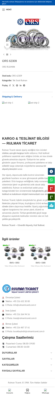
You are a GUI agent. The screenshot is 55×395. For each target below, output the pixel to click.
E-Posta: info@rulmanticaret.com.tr (21, 305)
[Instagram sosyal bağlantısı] (48, 10)
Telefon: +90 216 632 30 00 (18, 301)
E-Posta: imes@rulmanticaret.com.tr (21, 318)
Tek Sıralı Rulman (20, 81)
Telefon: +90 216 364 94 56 (18, 315)
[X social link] (13, 86)
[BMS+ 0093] (14, 252)
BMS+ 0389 (40, 263)
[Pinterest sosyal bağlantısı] (17, 86)
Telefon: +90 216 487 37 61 (18, 328)
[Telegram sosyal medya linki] (24, 86)
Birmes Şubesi (12, 324)
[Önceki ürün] (4, 54)
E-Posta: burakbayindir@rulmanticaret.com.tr (25, 332)
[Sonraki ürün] (10, 54)
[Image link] (20, 289)
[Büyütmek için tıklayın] (7, 45)
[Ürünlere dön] (7, 54)
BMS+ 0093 (14, 263)
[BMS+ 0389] (40, 252)
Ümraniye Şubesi (13, 298)
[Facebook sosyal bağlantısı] (44, 10)
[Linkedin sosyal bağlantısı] (51, 10)
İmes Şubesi (11, 311)
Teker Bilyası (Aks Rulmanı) (14, 266)
